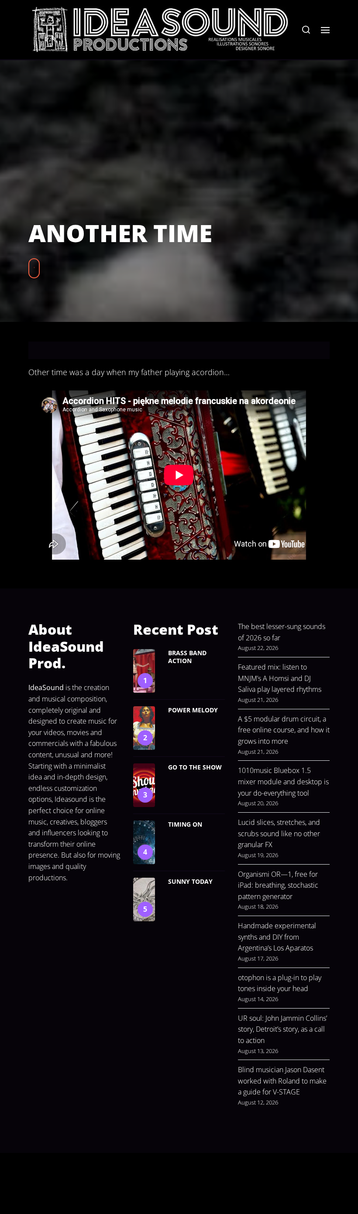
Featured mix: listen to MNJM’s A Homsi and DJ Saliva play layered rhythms (279, 678)
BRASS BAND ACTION (187, 657)
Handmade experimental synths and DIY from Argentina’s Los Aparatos (277, 937)
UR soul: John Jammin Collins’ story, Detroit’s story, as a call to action (282, 1029)
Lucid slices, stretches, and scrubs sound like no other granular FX (279, 833)
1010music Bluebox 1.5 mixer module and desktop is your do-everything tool (283, 781)
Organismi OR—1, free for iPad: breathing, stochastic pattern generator (278, 885)
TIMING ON (185, 824)
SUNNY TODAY (190, 881)
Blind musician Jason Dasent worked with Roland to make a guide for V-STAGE (282, 1081)
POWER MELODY (193, 710)
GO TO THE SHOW (195, 767)
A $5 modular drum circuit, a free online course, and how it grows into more (284, 730)
